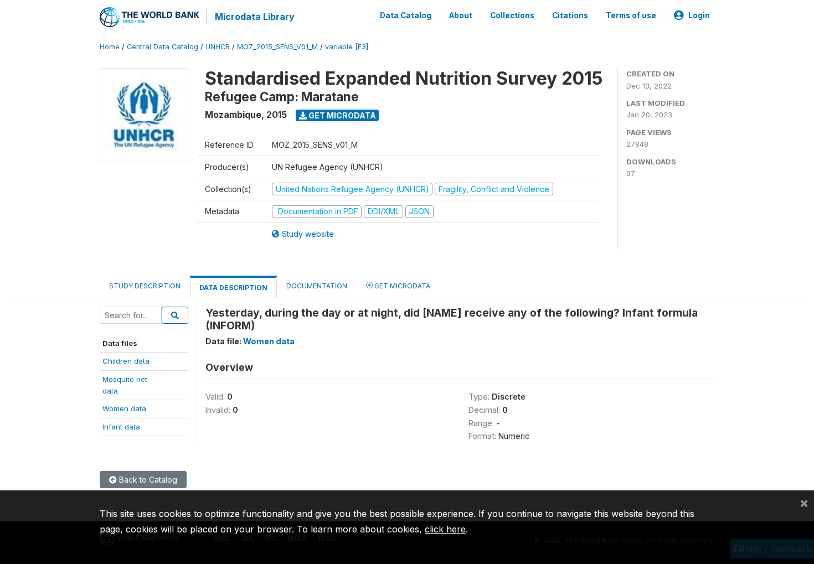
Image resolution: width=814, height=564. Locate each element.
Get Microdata (341, 115)
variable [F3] (346, 47)
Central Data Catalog (162, 47)
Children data (126, 360)
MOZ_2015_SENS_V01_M (277, 47)
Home (110, 47)
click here (445, 529)
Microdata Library (255, 16)
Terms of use (631, 15)
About (460, 15)
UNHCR (217, 47)
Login (699, 15)
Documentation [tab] (316, 286)
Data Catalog (405, 15)
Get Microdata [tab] (401, 286)
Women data (124, 408)
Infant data (121, 426)
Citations (570, 15)
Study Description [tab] (145, 286)
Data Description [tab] (233, 287)
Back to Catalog (147, 479)
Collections (512, 15)
